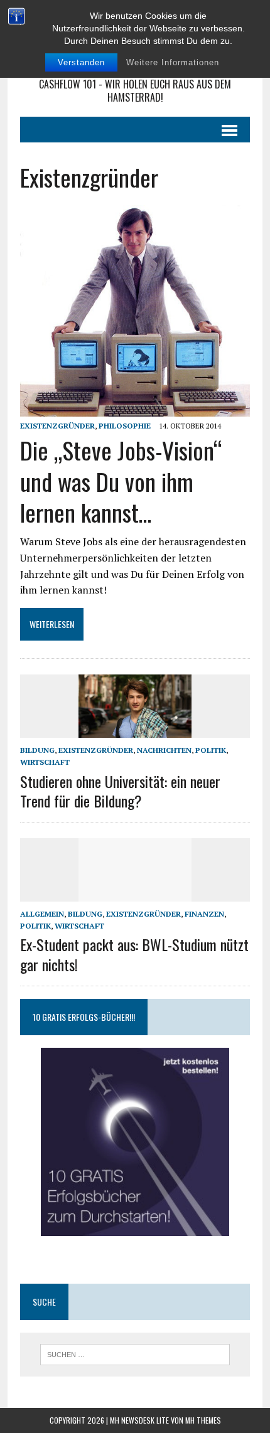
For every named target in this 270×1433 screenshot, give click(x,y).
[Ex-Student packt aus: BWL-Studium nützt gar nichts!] (135, 893)
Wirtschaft (45, 762)
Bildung (37, 750)
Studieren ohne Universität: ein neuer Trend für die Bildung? (120, 791)
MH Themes (203, 1420)
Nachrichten (164, 750)
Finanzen (204, 914)
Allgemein (42, 914)
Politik (210, 750)
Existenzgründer (57, 425)
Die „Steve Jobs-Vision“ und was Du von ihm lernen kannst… (121, 481)
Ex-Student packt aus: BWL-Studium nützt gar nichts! (134, 954)
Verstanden (81, 62)
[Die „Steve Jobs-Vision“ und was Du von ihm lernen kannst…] (135, 408)
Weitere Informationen (172, 62)
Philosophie (125, 425)
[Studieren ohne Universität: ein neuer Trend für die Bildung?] (135, 730)
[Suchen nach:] (135, 1353)
